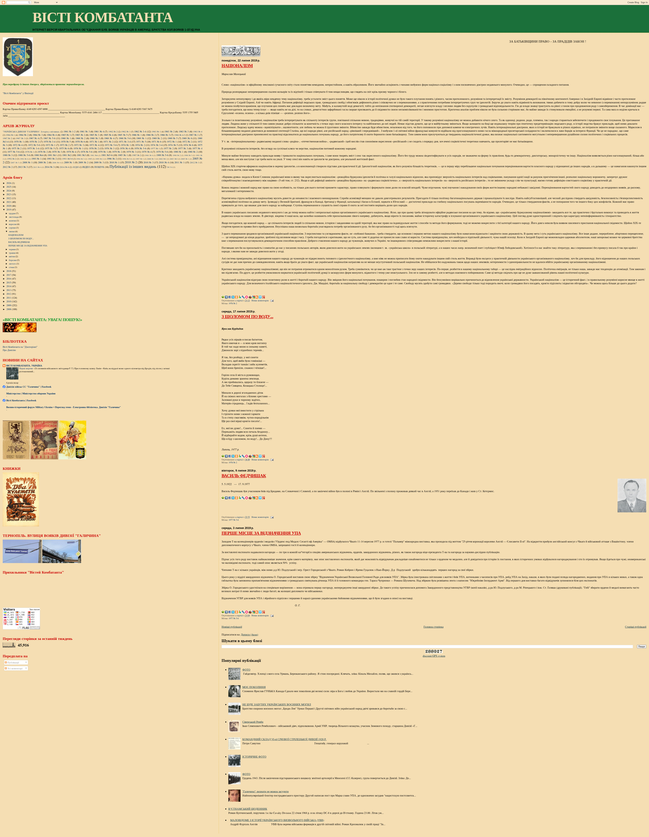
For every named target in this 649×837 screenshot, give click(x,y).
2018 (9, 271)
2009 (9, 305)
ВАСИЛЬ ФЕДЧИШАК (244, 475)
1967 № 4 (34, 138)
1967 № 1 (194, 134)
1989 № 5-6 (162, 155)
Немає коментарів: (260, 300)
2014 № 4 (64, 167)
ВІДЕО (86, 167)
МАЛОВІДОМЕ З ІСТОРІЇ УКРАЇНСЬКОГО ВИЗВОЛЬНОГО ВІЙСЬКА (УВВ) (277, 820)
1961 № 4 (99, 131)
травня (12, 252)
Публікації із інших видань (133, 166)
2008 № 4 (56, 162)
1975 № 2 (16, 148)
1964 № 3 (37, 134)
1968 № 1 (66, 138)
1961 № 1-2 (70, 131)
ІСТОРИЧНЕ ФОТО (254, 756)
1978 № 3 (57, 151)
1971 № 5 (141, 141)
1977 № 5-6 (234, 519)
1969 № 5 (172, 138)
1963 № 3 (184, 131)
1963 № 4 (197, 131)
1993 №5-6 (67, 158)
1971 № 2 (108, 141)
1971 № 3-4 (125, 141)
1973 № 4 (94, 145)
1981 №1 (52, 155)
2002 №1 (162, 158)
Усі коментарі (14, 668)
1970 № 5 (66, 141)
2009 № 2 (83, 162)
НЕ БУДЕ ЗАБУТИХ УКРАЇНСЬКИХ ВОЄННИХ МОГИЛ (276, 704)
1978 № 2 (233, 303)
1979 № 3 (131, 151)
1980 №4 (38, 155)
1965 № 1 (66, 134)
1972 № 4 (18, 145)
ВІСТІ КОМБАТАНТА (102, 17)
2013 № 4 (37, 167)
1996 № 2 (112, 158)
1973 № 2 (65, 145)
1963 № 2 (169, 131)
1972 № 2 (187, 141)
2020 (9, 205)
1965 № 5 (122, 134)
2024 (9, 190)
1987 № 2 (136, 155)
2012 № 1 (194, 162)
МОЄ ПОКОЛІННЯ (254, 687)
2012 (9, 293)
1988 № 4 (149, 155)
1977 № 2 (169, 148)
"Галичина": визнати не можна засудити (265, 791)
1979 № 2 (117, 151)
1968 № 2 (80, 138)
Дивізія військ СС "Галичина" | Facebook (28, 386)
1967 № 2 (7, 138)
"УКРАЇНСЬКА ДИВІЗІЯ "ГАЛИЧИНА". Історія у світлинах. (31, 131)
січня (12, 267)
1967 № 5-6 (49, 138)
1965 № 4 (108, 134)
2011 (9, 297)
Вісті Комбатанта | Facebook (21, 400)
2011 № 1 (179, 162)
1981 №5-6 (106, 155)
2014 (9, 286)
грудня (12, 213)
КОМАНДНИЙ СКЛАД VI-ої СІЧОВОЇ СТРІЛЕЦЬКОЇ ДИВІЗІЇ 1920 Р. (284, 739)
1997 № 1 (140, 158)
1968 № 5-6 (125, 138)
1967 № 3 (20, 138)
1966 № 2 (151, 134)
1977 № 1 (155, 148)
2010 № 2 (131, 162)
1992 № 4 (24, 158)
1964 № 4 (52, 134)
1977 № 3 (183, 148)
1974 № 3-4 (156, 145)
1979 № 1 (103, 151)
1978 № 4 (71, 151)
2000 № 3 (151, 158)
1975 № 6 (64, 148)
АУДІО (76, 167)
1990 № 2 (177, 155)
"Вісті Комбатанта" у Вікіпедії (18, 93)
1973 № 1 (50, 145)
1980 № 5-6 (24, 155)
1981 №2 (66, 155)
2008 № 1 (27, 162)
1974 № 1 (126, 145)
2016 (9, 278)
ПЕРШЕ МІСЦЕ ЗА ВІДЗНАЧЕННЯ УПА (261, 533)
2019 (9, 209)
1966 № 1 (136, 134)
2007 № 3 (15, 162)
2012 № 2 (8, 167)
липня (12, 231)
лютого (12, 263)
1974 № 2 (140, 145)
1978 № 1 (29, 151)
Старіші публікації (635, 626)
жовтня (12, 220)
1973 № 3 (79, 145)
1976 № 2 (94, 148)
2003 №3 (173, 158)
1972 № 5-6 (34, 145)
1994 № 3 (80, 158)
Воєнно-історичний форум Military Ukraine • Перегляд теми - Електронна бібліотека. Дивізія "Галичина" (63, 407)
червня (12, 249)
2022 (9, 198)
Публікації (13, 662)
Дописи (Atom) (249, 634)
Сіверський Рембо (252, 722)
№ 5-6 (169, 167)
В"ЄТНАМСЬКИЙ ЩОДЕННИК (247, 808)
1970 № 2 (34, 141)
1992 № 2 (11, 158)
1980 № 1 (178, 151)
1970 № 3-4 (49, 141)
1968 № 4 (109, 138)
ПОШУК (99, 167)
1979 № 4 (147, 151)
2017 (9, 274)
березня (13, 260)
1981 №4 (94, 155)
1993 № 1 (36, 158)
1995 (90, 158)
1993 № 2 (52, 158)
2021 (9, 202)
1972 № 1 (172, 141)
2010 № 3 (148, 162)
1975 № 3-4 (33, 148)
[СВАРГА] (20, 331)
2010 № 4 (164, 162)
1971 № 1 (94, 141)
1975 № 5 (50, 148)
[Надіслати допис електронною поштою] (272, 300)
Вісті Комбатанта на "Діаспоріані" (20, 346)
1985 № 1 (123, 155)
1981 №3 (81, 155)
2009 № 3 (99, 162)
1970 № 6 (80, 141)
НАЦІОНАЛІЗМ (237, 65)
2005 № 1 (185, 158)
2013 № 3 (23, 167)
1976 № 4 (125, 148)
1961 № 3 (85, 131)
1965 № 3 (94, 134)
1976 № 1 (78, 148)
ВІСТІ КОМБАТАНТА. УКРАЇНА (24, 365)
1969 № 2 (157, 138)
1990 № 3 (188, 155)
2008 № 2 (43, 162)
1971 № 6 (156, 141)
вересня (13, 224)
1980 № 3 (8, 155)
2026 (9, 183)
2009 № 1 (69, 162)
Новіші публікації (232, 626)
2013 (9, 290)
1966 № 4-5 (179, 134)
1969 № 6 (187, 138)
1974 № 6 (188, 145)
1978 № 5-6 (86, 151)
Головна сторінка (433, 626)
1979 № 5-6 (162, 151)
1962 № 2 (113, 131)
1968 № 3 (95, 138)
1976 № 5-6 (140, 148)
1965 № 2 (80, 134)
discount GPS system (434, 655)
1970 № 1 (19, 141)
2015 (9, 282)
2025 (9, 186)
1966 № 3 (165, 134)
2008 (9, 309)
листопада (14, 216)
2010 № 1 (114, 162)
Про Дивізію (9, 350)
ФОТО (246, 669)
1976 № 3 (109, 148)
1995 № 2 (99, 158)
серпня (12, 227)
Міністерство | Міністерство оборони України (30, 393)
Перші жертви (26, 368)
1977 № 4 (197, 148)
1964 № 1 (10, 134)
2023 (9, 194)
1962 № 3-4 (140, 131)
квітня (12, 256)
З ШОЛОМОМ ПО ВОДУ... (247, 316)
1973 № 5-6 (111, 145)
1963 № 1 (156, 131)
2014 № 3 (49, 167)
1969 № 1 (141, 138)
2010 (9, 301)
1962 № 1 (125, 131)
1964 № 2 (23, 134)
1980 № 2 (193, 151)
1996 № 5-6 (127, 158)
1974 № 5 (173, 145)
